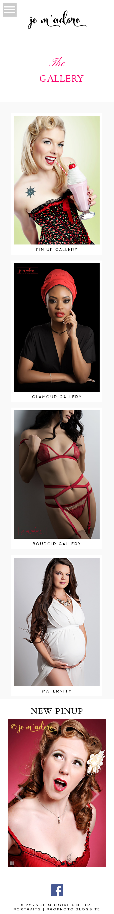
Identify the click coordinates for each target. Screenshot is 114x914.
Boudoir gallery (57, 544)
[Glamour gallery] (57, 327)
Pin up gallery (57, 250)
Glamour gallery (57, 397)
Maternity (57, 691)
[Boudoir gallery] (57, 474)
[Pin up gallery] (57, 180)
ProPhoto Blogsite (73, 909)
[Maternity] (57, 622)
